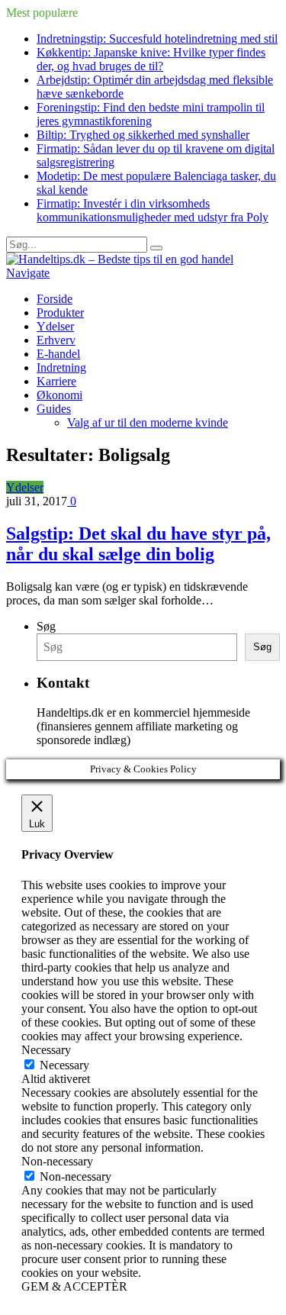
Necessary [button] (46, 1049)
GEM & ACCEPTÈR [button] (74, 1286)
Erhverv (56, 340)
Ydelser (55, 326)
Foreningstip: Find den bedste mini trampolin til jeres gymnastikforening (151, 114)
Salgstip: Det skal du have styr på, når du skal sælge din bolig (138, 544)
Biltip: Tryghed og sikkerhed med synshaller (143, 134)
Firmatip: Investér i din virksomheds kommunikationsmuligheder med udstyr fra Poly (152, 210)
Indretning (61, 367)
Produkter (60, 312)
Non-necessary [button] (57, 1161)
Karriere (56, 381)
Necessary (64, 1065)
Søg (46, 626)
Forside (54, 298)
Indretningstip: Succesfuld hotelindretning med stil (157, 38)
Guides (54, 408)
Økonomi (59, 394)
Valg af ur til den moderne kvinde (147, 422)
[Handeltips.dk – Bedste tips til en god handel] (119, 259)
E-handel (58, 353)
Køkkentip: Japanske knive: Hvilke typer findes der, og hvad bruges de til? (151, 59)
